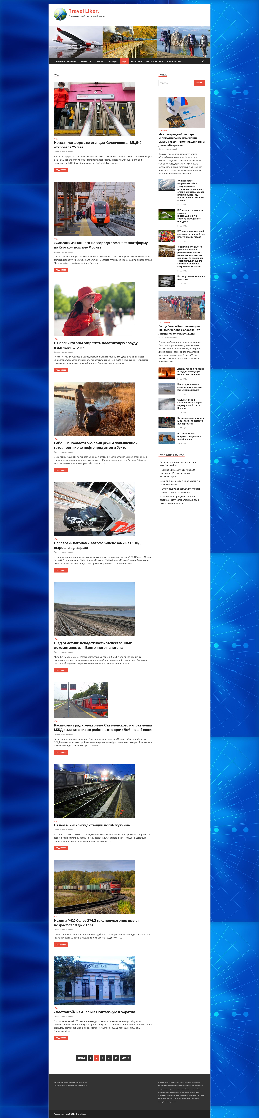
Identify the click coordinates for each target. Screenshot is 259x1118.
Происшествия (154, 61)
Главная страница (66, 61)
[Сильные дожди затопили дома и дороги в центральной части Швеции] (167, 409)
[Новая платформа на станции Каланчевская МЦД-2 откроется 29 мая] (103, 110)
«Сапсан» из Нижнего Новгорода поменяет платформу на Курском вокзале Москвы (101, 245)
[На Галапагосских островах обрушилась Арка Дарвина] (167, 443)
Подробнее (61, 170)
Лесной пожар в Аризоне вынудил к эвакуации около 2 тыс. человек (190, 371)
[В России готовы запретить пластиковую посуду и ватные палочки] (103, 310)
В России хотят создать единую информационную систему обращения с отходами (190, 216)
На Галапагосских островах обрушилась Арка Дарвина (189, 436)
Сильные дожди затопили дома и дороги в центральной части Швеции (190, 403)
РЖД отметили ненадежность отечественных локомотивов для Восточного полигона (93, 645)
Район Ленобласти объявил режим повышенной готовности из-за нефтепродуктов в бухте (96, 445)
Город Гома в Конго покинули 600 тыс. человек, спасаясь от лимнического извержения (179, 329)
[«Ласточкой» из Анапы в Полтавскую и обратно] (103, 981)
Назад (81, 1057)
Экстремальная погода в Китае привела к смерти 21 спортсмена (190, 421)
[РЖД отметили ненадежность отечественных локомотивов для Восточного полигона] (103, 610)
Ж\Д (124, 61)
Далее (125, 1057)
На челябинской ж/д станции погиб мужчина (92, 825)
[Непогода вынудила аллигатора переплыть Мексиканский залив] (167, 393)
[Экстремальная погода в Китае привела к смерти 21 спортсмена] (167, 427)
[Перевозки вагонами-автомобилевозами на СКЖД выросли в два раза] (103, 510)
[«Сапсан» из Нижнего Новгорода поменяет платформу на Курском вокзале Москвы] (103, 210)
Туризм (99, 61)
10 (116, 1057)
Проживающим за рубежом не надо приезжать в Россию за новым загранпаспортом (177, 473)
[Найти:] (182, 83)
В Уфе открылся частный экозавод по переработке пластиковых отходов (191, 234)
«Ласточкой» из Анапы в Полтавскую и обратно (94, 1012)
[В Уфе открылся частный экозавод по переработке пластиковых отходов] (167, 240)
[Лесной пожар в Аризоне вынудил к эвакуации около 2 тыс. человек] (167, 378)
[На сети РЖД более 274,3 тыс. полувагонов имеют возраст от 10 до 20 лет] (103, 888)
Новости (86, 61)
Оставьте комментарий (63, 152)
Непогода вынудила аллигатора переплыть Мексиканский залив (189, 387)
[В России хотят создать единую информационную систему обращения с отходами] (167, 219)
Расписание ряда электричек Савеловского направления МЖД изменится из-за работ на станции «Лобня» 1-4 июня (103, 727)
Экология (136, 61)
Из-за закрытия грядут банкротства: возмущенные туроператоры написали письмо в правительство (179, 499)
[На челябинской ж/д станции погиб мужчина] (103, 792)
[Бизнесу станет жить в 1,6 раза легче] (167, 285)
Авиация (112, 61)
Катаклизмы (174, 61)
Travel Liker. (84, 11)
